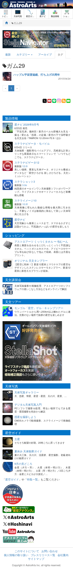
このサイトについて (27, 551)
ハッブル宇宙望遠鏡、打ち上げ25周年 (36, 74)
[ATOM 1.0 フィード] (64, 100)
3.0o (24, 185)
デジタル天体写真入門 (28, 405)
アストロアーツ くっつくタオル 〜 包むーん (41, 241)
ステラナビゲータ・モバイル (32, 143)
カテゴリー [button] (23, 54)
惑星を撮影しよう (25, 417)
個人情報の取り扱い (16, 555)
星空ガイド (12, 479)
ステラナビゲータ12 (26, 162)
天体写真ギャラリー (26, 392)
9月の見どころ (23, 464)
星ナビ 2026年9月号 (26, 124)
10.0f (25, 204)
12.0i (25, 166)
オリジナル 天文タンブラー (31, 261)
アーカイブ (45, 54)
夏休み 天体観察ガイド (28, 451)
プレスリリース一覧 (43, 555)
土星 (17, 439)
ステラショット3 (24, 181)
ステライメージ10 (25, 200)
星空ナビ (19, 219)
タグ (60, 54)
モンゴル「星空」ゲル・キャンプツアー (38, 308)
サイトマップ (36, 559)
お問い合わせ (49, 551)
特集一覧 (32, 479)
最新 (8, 54)
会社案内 (63, 555)
